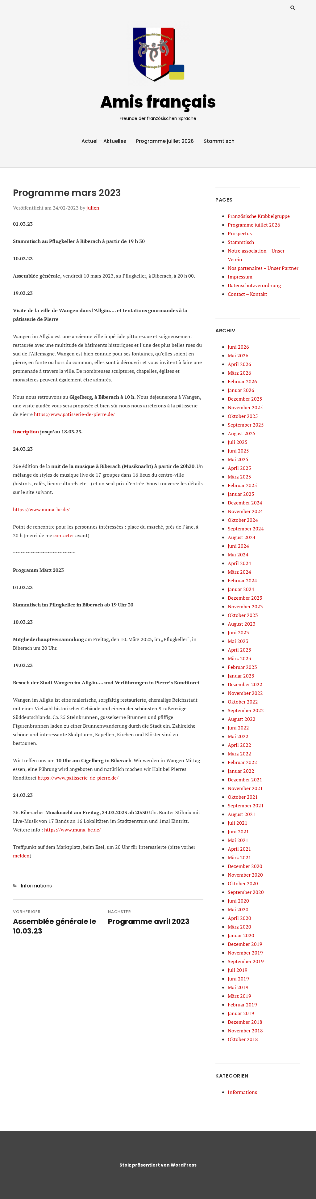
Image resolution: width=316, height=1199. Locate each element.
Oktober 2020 (243, 883)
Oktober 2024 (243, 520)
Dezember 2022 (245, 684)
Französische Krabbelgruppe (259, 216)
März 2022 (239, 753)
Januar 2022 (241, 770)
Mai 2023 (238, 641)
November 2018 (245, 1030)
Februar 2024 (242, 580)
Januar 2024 (241, 589)
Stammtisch (219, 141)
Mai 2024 (238, 554)
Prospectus (240, 233)
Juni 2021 (238, 831)
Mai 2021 (238, 840)
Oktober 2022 (243, 701)
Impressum (240, 276)
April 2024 (239, 563)
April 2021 (239, 848)
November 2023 (245, 606)
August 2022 (242, 719)
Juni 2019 (238, 978)
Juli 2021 (237, 822)
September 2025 (246, 424)
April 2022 (239, 745)
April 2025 (239, 468)
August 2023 (242, 623)
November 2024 (245, 511)
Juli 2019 (237, 970)
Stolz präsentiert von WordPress (158, 1165)
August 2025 (242, 433)
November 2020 (245, 874)
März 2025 (239, 476)
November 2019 (245, 952)
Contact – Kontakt (247, 294)
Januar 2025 (241, 494)
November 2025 (245, 407)
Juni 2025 (238, 450)
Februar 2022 (242, 762)
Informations (36, 885)
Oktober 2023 (243, 615)
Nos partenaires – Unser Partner (263, 268)
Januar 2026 (241, 390)
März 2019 (239, 996)
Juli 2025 (237, 442)
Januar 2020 (241, 935)
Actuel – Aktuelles (103, 141)
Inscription (26, 431)
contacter (63, 535)
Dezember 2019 (245, 944)
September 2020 (246, 892)
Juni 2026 (238, 346)
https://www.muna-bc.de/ (41, 509)
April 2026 (239, 364)
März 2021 (239, 857)
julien (92, 207)
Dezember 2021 (245, 779)
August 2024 (242, 537)
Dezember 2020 (245, 866)
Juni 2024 (238, 545)
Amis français (158, 102)
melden (21, 855)
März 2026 (239, 372)
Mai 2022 (238, 736)
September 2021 (246, 805)
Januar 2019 (241, 1013)
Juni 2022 (238, 727)
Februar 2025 (242, 485)
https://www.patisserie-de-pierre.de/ (74, 414)
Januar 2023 (241, 675)
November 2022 (245, 693)
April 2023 (239, 649)
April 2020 (239, 918)
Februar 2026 (242, 381)
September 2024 (246, 528)
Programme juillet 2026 (165, 141)
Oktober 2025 (243, 416)
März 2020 (239, 926)
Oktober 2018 (243, 1039)
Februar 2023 (242, 667)
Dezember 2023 (245, 597)
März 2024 (239, 571)
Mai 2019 (238, 987)
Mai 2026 (238, 355)
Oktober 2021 (243, 796)
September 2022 (246, 710)
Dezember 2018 (245, 1021)
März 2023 (239, 658)
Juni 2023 (238, 632)
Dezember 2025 (245, 398)
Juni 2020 (238, 900)
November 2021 (245, 788)
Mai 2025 (238, 459)
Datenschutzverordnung (254, 285)
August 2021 (242, 814)
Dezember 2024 (245, 502)
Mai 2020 (238, 909)
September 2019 (246, 961)
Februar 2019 (242, 1004)
